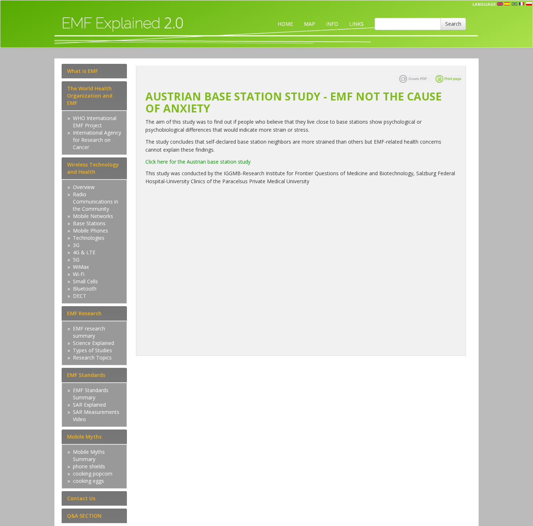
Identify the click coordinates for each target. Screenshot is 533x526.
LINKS (356, 23)
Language (484, 4)
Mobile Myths (84, 436)
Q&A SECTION (84, 515)
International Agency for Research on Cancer (97, 140)
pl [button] (529, 4)
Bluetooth (84, 288)
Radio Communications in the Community (95, 201)
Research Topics (92, 357)
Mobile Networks (93, 216)
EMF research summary (89, 332)
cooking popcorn (92, 473)
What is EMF (82, 70)
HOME (285, 23)
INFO (332, 23)
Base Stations (89, 223)
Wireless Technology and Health (93, 168)
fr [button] (522, 4)
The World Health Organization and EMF (89, 95)
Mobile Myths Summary (89, 455)
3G (76, 245)
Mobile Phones (90, 230)
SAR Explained (89, 404)
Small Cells (85, 281)
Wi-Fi (78, 274)
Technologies (88, 237)
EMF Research (84, 313)
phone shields (89, 466)
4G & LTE (84, 252)
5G (76, 259)
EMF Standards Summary (90, 394)
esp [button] (507, 4)
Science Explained (93, 343)
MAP (309, 23)
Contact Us (81, 498)
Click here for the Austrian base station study (198, 161)
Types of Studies (92, 350)
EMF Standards (86, 374)
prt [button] (514, 4)
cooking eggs (88, 480)
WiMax (81, 266)
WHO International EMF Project (94, 122)
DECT (79, 295)
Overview (84, 187)
